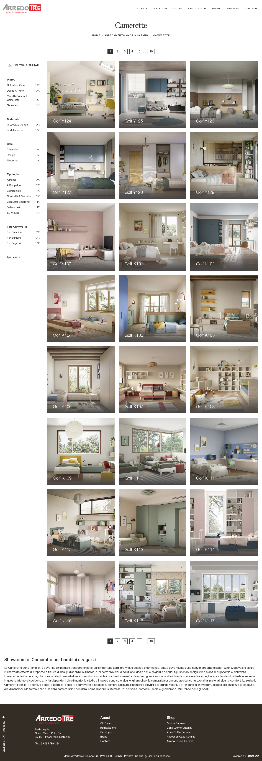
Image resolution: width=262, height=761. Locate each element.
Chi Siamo (106, 723)
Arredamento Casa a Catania (127, 35)
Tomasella (13, 105)
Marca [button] (11, 79)
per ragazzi (14, 243)
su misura (13, 212)
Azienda (142, 9)
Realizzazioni (197, 9)
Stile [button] (10, 143)
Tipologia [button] (13, 174)
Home (96, 35)
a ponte (11, 179)
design (11, 155)
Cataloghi (232, 9)
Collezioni (160, 9)
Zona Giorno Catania (179, 727)
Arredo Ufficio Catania (180, 741)
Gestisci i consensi (159, 756)
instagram (4, 746)
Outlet (177, 9)
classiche (12, 149)
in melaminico (15, 130)
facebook (4, 726)
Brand (216, 9)
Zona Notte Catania (179, 732)
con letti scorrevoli (18, 201)
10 (151, 51)
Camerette (161, 35)
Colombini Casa (16, 85)
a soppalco (14, 185)
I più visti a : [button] (14, 257)
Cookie (139, 756)
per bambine (14, 232)
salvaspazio (14, 207)
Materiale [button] (13, 119)
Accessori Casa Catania (181, 736)
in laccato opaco (17, 124)
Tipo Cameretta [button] (17, 226)
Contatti (251, 9)
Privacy (128, 756)
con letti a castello (19, 196)
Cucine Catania (176, 723)
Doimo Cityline (15, 90)
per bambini (14, 237)
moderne (12, 160)
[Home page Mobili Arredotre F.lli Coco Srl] (21, 8)
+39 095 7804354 (49, 743)
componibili (14, 190)
